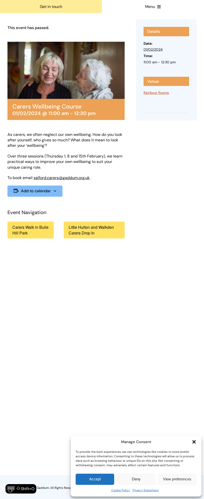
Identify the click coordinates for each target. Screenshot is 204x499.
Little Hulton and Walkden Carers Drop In (91, 230)
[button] (194, 441)
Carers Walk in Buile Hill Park (30, 230)
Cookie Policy (120, 490)
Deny (136, 479)
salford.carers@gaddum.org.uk (62, 177)
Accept (95, 479)
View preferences (177, 479)
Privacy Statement (146, 490)
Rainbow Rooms (156, 92)
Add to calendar (36, 190)
